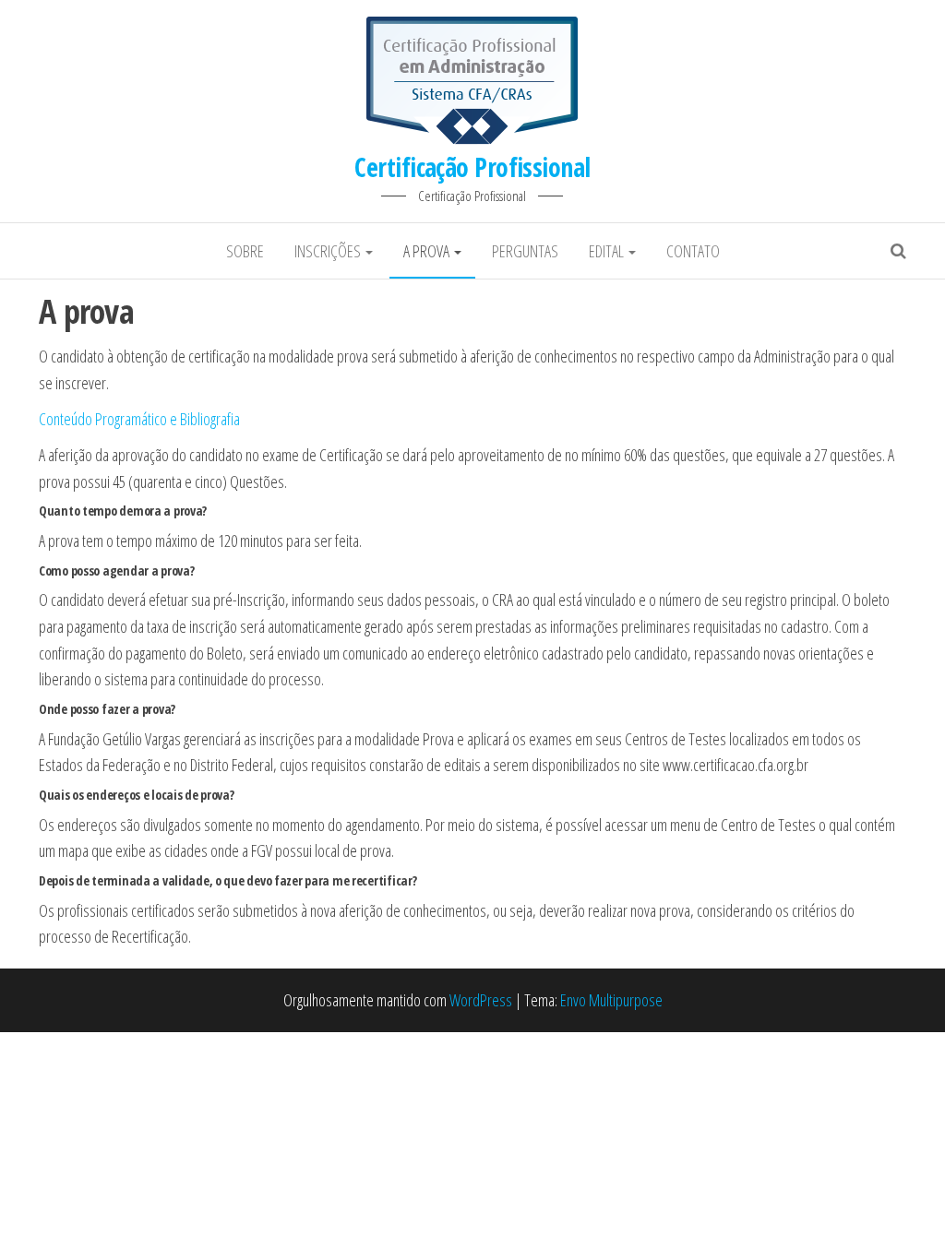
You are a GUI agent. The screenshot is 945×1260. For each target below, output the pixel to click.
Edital (608, 251)
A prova (427, 251)
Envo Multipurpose (611, 1000)
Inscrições (329, 251)
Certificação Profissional (472, 166)
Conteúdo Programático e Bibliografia (139, 419)
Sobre (245, 251)
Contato (693, 251)
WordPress (480, 1000)
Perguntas (525, 251)
